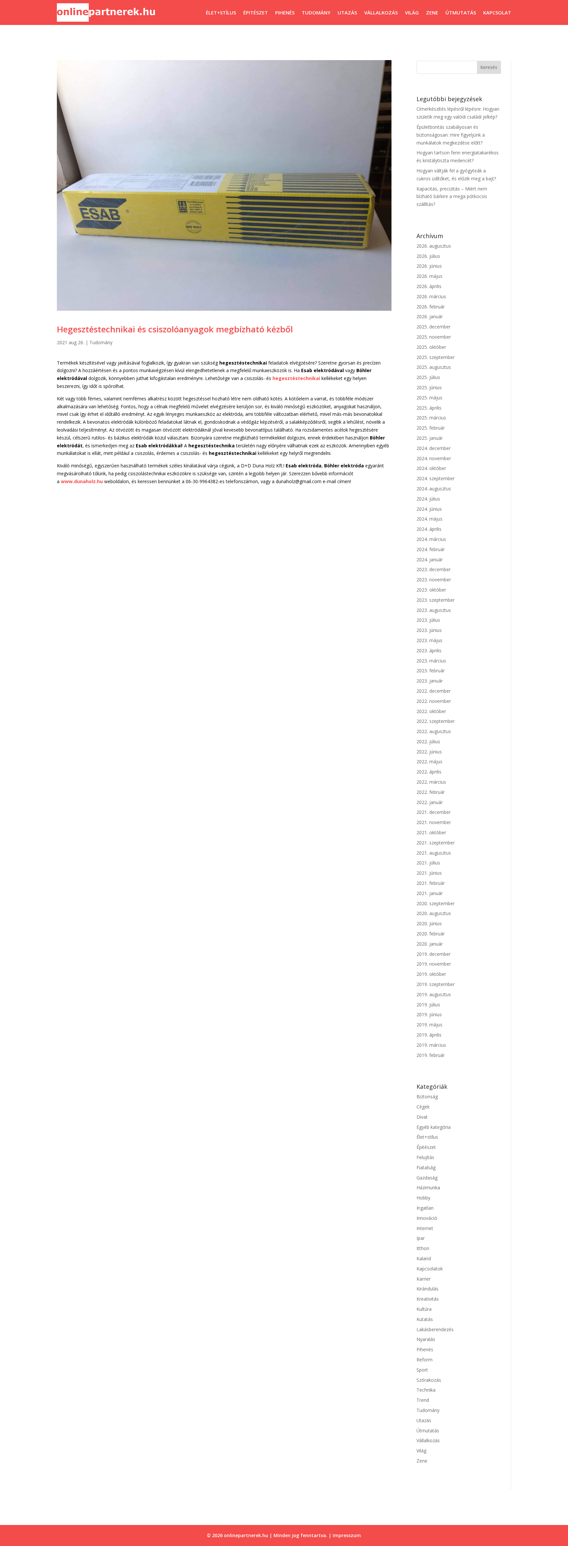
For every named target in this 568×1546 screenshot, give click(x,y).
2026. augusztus (433, 246)
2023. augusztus (433, 610)
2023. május (429, 640)
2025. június (429, 387)
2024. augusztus (433, 488)
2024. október (431, 468)
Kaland (423, 1258)
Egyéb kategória (433, 1127)
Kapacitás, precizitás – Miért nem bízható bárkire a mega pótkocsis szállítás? (451, 197)
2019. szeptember (435, 984)
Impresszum (347, 1535)
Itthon (422, 1248)
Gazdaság (427, 1178)
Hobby (423, 1198)
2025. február (430, 428)
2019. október (431, 974)
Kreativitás (427, 1299)
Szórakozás (428, 1380)
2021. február (430, 883)
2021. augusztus (433, 853)
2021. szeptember (435, 843)
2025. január (429, 438)
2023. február (430, 670)
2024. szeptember (435, 478)
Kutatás (424, 1319)
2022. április (428, 772)
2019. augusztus (433, 994)
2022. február (430, 792)
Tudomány (316, 12)
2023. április (428, 650)
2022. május (429, 761)
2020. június (429, 923)
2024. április (428, 529)
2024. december (433, 448)
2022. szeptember (435, 721)
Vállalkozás (381, 12)
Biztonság (427, 1096)
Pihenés (285, 12)
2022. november (433, 701)
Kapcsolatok (429, 1269)
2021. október (431, 832)
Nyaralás (425, 1339)
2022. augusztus (433, 731)
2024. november (433, 458)
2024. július (428, 499)
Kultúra (424, 1309)
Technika (426, 1390)
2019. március (431, 1045)
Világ (412, 12)
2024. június (429, 509)
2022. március (431, 782)
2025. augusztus (433, 367)
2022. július (428, 741)
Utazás (347, 12)
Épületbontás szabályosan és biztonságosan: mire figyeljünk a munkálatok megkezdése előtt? (450, 135)
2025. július (428, 377)
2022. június (429, 752)
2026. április (428, 286)
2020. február (430, 933)
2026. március (431, 296)
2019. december (433, 954)
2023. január (429, 681)
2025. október (431, 347)
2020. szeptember (435, 903)
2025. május (429, 397)
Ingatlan (425, 1208)
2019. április (428, 1035)
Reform (424, 1359)
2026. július (428, 256)
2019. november (433, 964)
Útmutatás (460, 12)
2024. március (431, 539)
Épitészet (255, 12)
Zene (432, 12)
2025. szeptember (435, 357)
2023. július (428, 620)
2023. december (433, 569)
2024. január (429, 559)
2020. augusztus (433, 913)
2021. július (428, 863)
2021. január (429, 893)
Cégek (423, 1107)
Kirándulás (427, 1289)
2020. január (429, 944)
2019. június (429, 1014)
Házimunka (428, 1187)
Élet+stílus (221, 12)
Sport (422, 1370)
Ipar (420, 1238)
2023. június (429, 630)
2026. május (429, 276)
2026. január (429, 316)
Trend (422, 1400)
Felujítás (425, 1157)
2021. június (429, 873)
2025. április (428, 408)
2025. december (433, 327)
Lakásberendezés (435, 1329)
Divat (422, 1117)
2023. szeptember (435, 600)
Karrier (423, 1279)
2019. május (429, 1024)
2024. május (429, 519)
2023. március (431, 661)
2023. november (433, 579)
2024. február (430, 549)
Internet (424, 1228)
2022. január (429, 802)
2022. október (431, 711)
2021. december (433, 812)
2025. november (433, 337)
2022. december (433, 691)
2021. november (433, 822)
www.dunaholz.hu (82, 481)
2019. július (428, 1004)
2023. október (431, 590)
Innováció (426, 1218)
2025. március (431, 418)
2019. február (430, 1055)
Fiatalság (426, 1167)
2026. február (430, 306)
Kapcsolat (497, 12)
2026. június (429, 266)
